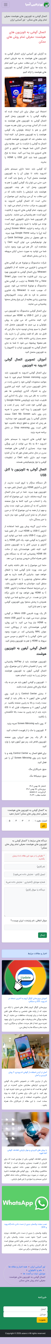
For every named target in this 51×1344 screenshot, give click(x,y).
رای (43, 825)
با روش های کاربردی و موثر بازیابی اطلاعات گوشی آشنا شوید (27, 1152)
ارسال (42, 935)
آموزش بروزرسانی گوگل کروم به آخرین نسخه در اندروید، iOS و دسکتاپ (27, 1000)
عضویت (42, 1320)
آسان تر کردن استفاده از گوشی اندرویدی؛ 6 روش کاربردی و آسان (27, 1074)
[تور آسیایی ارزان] (37, 4)
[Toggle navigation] (6, 4)
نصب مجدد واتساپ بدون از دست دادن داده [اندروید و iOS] (25, 1226)
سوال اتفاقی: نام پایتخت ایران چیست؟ (29, 920)
